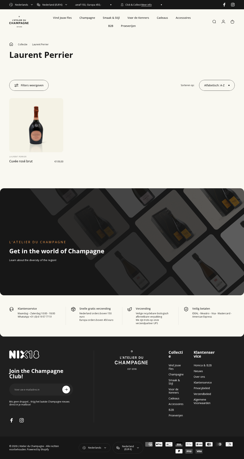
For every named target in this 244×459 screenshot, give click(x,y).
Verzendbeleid (202, 394)
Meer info (143, 4)
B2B (171, 410)
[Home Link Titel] (11, 44)
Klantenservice (203, 382)
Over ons (199, 377)
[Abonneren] (66, 389)
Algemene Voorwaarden (202, 401)
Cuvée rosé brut (21, 161)
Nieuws (198, 371)
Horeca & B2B (203, 365)
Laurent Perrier (17, 156)
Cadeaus (174, 398)
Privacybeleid (202, 388)
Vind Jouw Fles (175, 367)
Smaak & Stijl (174, 382)
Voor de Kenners (174, 391)
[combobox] (21, 4)
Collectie (22, 44)
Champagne (176, 374)
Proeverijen (176, 415)
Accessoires (176, 404)
